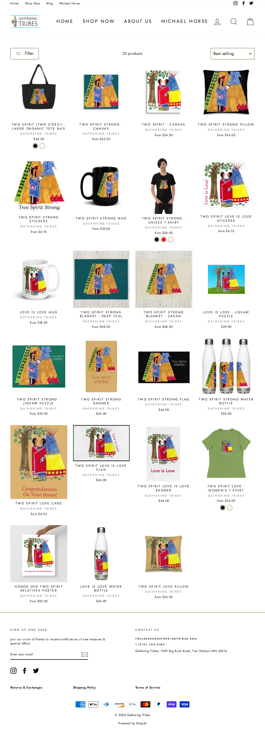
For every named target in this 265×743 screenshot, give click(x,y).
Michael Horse (185, 21)
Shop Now (32, 3)
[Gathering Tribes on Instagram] (13, 671)
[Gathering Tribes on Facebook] (24, 671)
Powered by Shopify (132, 723)
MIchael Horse (69, 3)
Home (14, 3)
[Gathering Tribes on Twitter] (36, 671)
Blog (49, 3)
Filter (28, 53)
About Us (138, 21)
